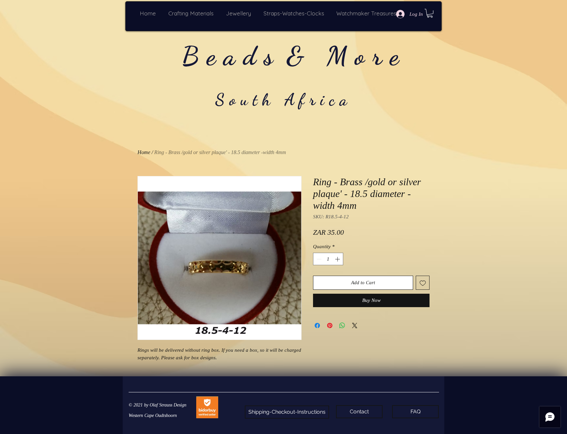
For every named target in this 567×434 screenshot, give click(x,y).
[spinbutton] (328, 259)
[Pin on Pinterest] (330, 325)
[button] (192, 13)
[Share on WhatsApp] (342, 325)
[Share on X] (355, 325)
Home (143, 152)
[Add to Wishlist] (423, 283)
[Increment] (338, 259)
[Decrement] (318, 259)
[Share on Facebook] (317, 325)
